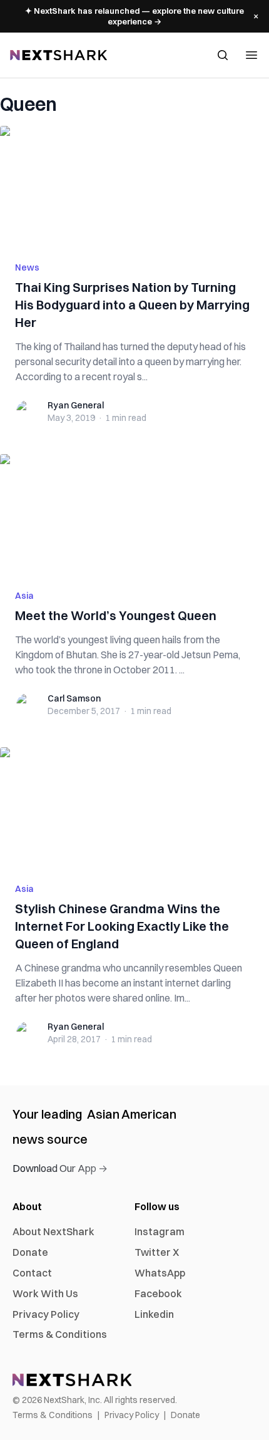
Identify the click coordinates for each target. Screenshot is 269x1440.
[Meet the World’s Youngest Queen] (134, 514)
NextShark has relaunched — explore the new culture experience (134, 16)
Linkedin (154, 1314)
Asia (24, 595)
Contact (32, 1272)
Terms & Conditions (60, 1334)
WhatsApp (159, 1272)
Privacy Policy (46, 1314)
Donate (30, 1252)
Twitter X (156, 1252)
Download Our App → (60, 1168)
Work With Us (45, 1293)
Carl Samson (74, 698)
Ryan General (76, 405)
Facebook (158, 1293)
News (27, 267)
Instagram (159, 1231)
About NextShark (53, 1231)
